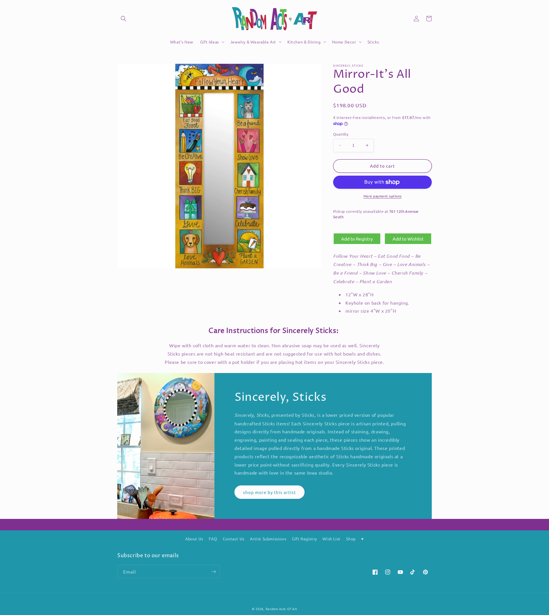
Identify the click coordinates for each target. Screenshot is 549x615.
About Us (194, 538)
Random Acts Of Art (281, 608)
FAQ (213, 538)
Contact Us (233, 538)
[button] (123, 18)
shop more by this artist (269, 492)
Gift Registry (304, 538)
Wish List (331, 538)
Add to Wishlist (408, 238)
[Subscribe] (213, 571)
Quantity (340, 134)
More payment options (382, 196)
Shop (350, 538)
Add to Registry (357, 238)
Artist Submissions (268, 538)
